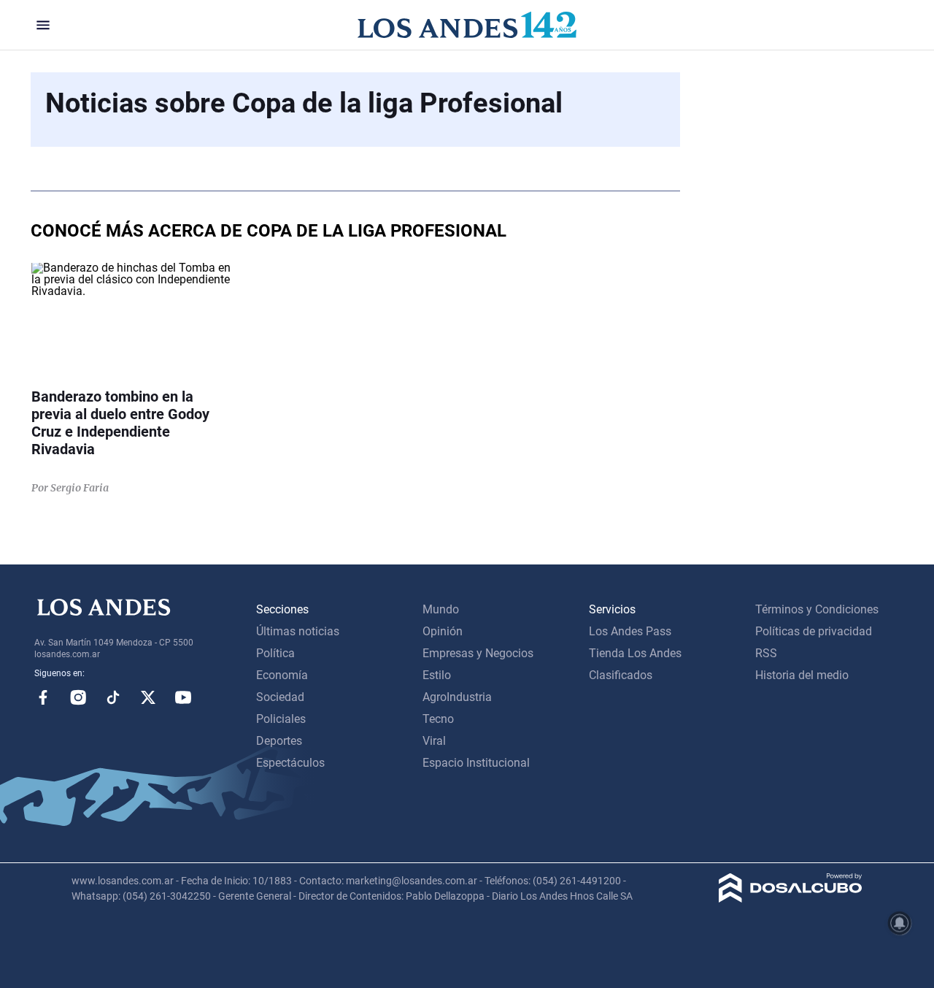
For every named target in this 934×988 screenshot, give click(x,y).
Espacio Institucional (476, 763)
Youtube (183, 697)
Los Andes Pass (630, 631)
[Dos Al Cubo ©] (790, 898)
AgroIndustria (457, 697)
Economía (282, 675)
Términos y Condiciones (817, 609)
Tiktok (113, 697)
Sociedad (280, 697)
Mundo (440, 609)
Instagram (78, 697)
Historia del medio (802, 675)
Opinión (442, 631)
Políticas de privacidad (813, 631)
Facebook (43, 697)
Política (275, 653)
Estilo (436, 675)
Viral (434, 741)
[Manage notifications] (899, 923)
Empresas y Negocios (477, 653)
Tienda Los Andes (635, 653)
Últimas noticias (297, 631)
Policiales (281, 719)
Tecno (438, 719)
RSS (766, 653)
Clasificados (620, 675)
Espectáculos (290, 763)
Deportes (279, 741)
